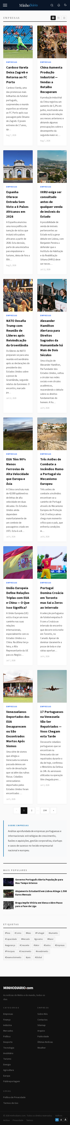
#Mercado (25, 939)
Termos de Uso (10, 1103)
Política (6, 1036)
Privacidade (18, 1120)
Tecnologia (8, 1047)
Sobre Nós (42, 1014)
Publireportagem (11, 1081)
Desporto (8, 1042)
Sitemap (41, 1025)
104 (45, 810)
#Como (18, 933)
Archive (6, 1120)
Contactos (42, 1019)
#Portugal (39, 933)
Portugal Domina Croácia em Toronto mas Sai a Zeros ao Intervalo (51, 598)
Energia (7, 1064)
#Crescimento (25, 951)
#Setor (36, 945)
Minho (28, 5)
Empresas (11, 62)
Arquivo (41, 1031)
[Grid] (53, 18)
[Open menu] (5, 5)
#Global (38, 957)
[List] (58, 18)
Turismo (7, 1059)
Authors (58, 1115)
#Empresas (59, 945)
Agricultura (8, 1070)
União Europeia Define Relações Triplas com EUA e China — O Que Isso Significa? (17, 598)
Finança (6, 1019)
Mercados (8, 1031)
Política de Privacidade (14, 1097)
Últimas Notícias (45, 1042)
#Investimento (42, 951)
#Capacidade (11, 939)
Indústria (7, 1025)
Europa (6, 1076)
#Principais (10, 951)
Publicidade (43, 1036)
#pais (28, 957)
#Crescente (24, 945)
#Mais (28, 933)
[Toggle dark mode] (65, 5)
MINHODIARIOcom (18, 988)
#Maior (50, 939)
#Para (7, 933)
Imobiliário (8, 1053)
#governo (38, 939)
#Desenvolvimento (13, 957)
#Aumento (53, 933)
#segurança (10, 945)
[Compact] (64, 18)
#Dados (47, 945)
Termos (29, 1120)
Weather (41, 1047)
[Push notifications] (59, 5)
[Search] (52, 5)
